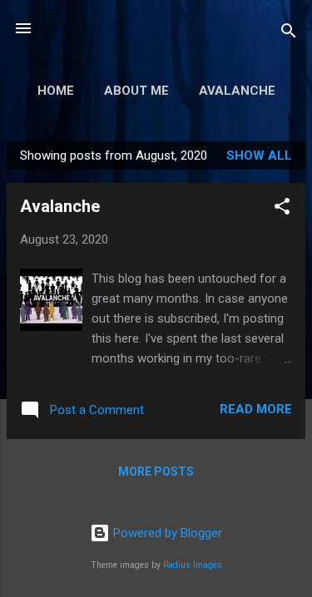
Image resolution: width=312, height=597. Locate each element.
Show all (259, 155)
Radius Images (192, 565)
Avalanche (237, 90)
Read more (256, 409)
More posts (156, 471)
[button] (282, 209)
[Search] (289, 33)
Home (55, 90)
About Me (136, 90)
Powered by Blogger (166, 532)
